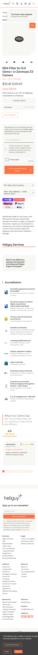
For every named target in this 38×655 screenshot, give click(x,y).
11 (29, 471)
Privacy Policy (25, 530)
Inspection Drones (8, 581)
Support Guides (7, 614)
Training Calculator (9, 609)
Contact (24, 577)
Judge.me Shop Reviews (14, 450)
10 (26, 471)
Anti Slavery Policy (27, 541)
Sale (3, 541)
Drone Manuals (7, 619)
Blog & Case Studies (9, 602)
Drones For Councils (9, 584)
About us (24, 567)
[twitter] (29, 616)
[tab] (19, 245)
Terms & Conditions (28, 539)
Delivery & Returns (27, 544)
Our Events (25, 569)
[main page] (6, 3)
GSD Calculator (7, 607)
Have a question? (10, 115)
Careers (24, 574)
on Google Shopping (9, 436)
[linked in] (22, 616)
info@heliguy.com (27, 609)
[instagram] (32, 616)
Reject (7, 652)
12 (31, 471)
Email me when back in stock (17, 169)
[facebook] (25, 616)
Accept (18, 652)
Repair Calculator (8, 612)
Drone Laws (6, 605)
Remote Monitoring (9, 558)
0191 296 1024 (25, 602)
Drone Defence (7, 556)
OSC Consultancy (8, 548)
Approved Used (7, 539)
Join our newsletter (19, 517)
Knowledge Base (8, 617)
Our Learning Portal (28, 572)
